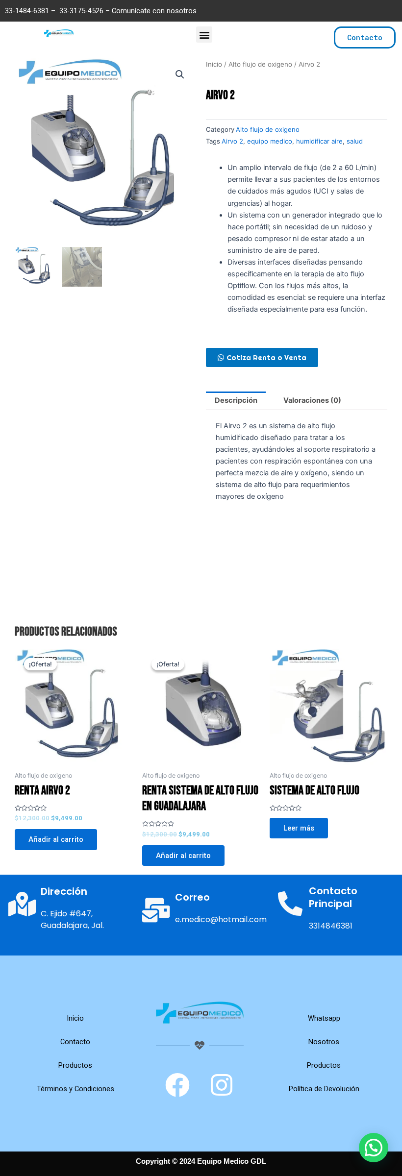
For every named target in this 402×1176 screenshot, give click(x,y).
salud (355, 141)
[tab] (236, 401)
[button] (204, 34)
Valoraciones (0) (312, 400)
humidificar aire (319, 141)
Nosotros (323, 1041)
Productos (75, 1065)
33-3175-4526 (81, 10)
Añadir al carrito (55, 839)
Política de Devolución (324, 1088)
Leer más (298, 828)
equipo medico (269, 141)
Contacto (75, 1041)
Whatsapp (324, 1018)
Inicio (214, 64)
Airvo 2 (232, 141)
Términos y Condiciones (75, 1088)
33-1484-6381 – (31, 10)
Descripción (236, 400)
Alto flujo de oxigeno (260, 64)
